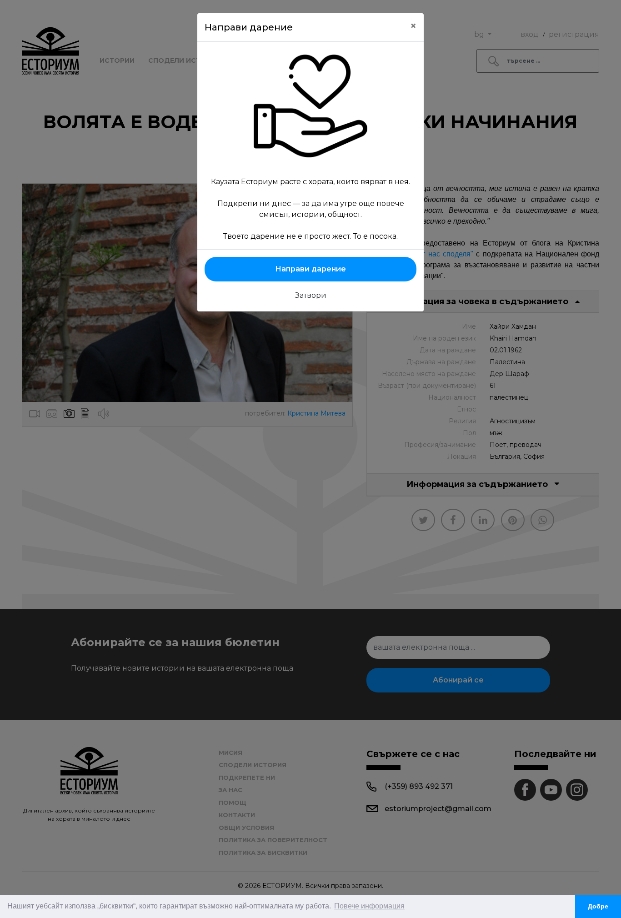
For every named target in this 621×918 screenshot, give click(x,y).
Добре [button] (598, 906)
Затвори (310, 295)
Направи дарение (310, 269)
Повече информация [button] (369, 906)
